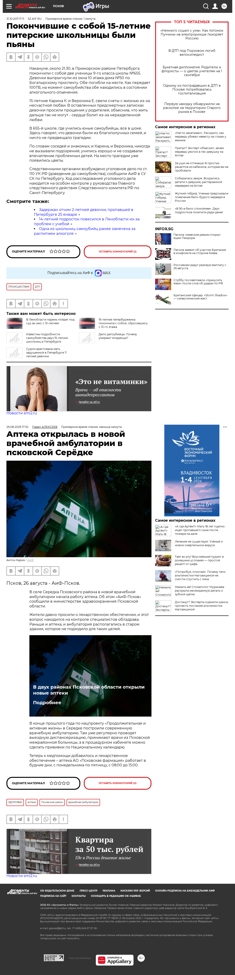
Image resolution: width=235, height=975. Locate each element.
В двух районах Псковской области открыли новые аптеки (89, 690)
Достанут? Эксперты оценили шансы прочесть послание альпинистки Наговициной (201, 605)
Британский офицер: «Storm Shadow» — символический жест (200, 297)
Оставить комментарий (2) (118, 251)
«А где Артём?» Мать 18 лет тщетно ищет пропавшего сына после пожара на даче (200, 530)
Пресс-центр (88, 890)
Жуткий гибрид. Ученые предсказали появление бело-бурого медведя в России (201, 197)
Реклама (109, 890)
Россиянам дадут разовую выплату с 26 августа (199, 266)
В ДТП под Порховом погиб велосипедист (191, 53)
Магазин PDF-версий (135, 890)
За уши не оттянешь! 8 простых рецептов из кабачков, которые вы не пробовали (201, 166)
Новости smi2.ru (21, 413)
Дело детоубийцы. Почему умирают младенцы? (118, 336)
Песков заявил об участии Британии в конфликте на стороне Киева (199, 251)
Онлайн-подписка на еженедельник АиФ (185, 890)
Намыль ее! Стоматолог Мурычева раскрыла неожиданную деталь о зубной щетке (199, 590)
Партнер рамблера (80, 958)
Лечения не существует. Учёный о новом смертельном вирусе (199, 543)
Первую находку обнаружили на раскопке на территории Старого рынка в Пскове (192, 108)
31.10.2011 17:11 (15, 18)
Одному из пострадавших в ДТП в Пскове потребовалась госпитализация (192, 89)
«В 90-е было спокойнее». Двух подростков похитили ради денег (199, 210)
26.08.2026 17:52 (17, 427)
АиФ (30, 560)
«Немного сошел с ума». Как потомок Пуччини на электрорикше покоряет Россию (191, 34)
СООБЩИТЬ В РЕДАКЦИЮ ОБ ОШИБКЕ (116, 896)
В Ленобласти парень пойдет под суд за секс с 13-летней (50, 321)
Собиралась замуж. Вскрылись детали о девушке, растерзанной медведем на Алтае (198, 182)
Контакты (79, 896)
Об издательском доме (57, 890)
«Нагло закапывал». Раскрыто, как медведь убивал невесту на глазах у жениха (200, 136)
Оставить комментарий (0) (118, 783)
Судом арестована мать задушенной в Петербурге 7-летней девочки (46, 352)
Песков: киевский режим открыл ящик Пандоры (197, 236)
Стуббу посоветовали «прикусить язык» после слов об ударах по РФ (198, 282)
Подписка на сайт (53, 896)
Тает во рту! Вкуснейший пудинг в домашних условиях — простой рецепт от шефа (199, 560)
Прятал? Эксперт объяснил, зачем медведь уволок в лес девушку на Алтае (199, 151)
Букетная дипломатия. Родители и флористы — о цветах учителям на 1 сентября (192, 71)
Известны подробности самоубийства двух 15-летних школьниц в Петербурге (47, 337)
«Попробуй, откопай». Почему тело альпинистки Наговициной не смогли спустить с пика (200, 575)
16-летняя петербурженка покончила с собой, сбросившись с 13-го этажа (123, 323)
